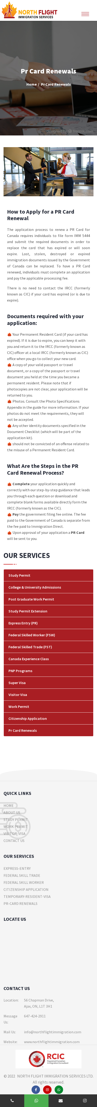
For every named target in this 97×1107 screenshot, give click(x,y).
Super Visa (17, 682)
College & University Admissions (34, 587)
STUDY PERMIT (16, 819)
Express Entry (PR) (23, 623)
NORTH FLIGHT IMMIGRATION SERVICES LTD (54, 1076)
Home (31, 84)
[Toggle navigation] (85, 11)
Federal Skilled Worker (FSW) (31, 635)
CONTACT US (14, 840)
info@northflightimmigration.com (52, 1032)
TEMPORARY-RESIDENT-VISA (27, 896)
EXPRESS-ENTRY (17, 868)
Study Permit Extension (27, 611)
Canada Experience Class (28, 658)
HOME (9, 805)
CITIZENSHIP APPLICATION (26, 889)
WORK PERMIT (16, 826)
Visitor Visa (17, 694)
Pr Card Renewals (22, 730)
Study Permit (19, 575)
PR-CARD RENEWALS (20, 903)
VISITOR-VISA (14, 833)
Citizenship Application (27, 718)
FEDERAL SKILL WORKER (24, 882)
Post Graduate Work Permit (31, 599)
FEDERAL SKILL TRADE (22, 875)
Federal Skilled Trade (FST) (30, 647)
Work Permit (18, 706)
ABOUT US (12, 812)
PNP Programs (20, 670)
